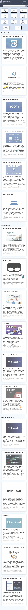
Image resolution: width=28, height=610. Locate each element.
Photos (23, 17)
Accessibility (5, 11)
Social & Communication (6, 28)
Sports (18, 28)
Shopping (23, 23)
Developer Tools (23, 11)
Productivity (4, 23)
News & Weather (14, 17)
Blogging (14, 11)
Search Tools (14, 23)
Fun (4, 17)
